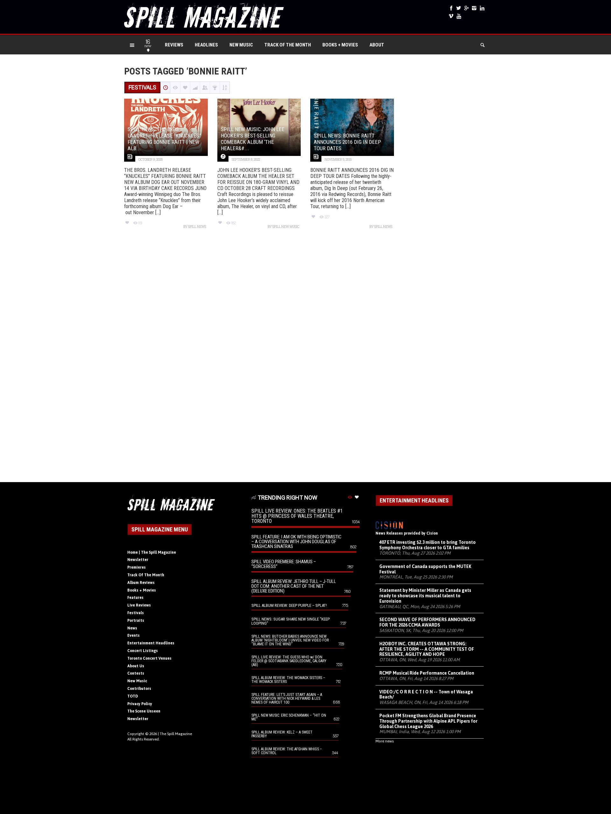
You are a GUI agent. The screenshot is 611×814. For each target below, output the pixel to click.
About (376, 45)
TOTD (132, 696)
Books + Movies (340, 45)
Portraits (135, 620)
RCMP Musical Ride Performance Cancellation (426, 673)
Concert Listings (142, 651)
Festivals (135, 613)
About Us (135, 666)
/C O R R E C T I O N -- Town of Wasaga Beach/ (426, 694)
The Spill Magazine (176, 734)
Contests (135, 673)
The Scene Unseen (143, 711)
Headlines (206, 45)
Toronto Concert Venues (149, 658)
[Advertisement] (305, 359)
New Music (241, 45)
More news (385, 741)
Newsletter (137, 560)
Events (133, 635)
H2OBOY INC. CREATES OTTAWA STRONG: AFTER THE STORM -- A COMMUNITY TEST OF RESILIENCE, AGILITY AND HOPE (426, 649)
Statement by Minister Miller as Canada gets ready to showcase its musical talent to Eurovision (425, 596)
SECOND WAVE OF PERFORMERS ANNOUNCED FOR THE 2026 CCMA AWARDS (427, 622)
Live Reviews (139, 605)
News (132, 628)
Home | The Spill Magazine (151, 552)
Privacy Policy (139, 704)
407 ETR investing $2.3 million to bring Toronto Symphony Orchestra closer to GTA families (427, 545)
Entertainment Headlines (150, 643)
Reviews (174, 45)
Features (135, 597)
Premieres (136, 567)
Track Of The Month (287, 45)
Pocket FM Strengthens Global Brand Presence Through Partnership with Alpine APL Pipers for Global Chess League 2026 (428, 721)
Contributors (139, 688)
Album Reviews (141, 582)
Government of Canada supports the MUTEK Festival (425, 569)
